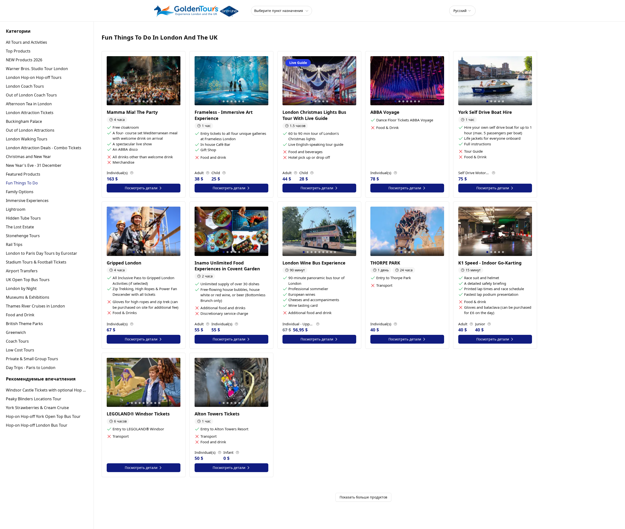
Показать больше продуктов (363, 497)
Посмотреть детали (141, 188)
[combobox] (462, 11)
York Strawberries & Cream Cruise (37, 407)
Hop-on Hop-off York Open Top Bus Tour (43, 416)
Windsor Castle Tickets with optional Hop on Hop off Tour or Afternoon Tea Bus (47, 390)
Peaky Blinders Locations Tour (33, 399)
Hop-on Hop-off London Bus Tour (36, 425)
